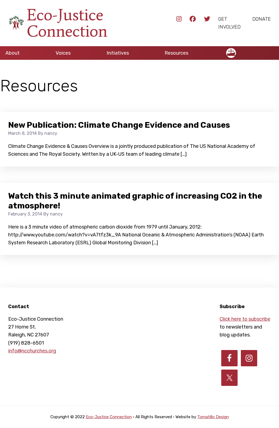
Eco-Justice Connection (67, 23)
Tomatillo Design (213, 416)
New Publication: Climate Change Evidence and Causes (119, 125)
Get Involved (229, 23)
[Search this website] (273, 50)
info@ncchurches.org (32, 351)
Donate (261, 19)
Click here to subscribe (245, 319)
